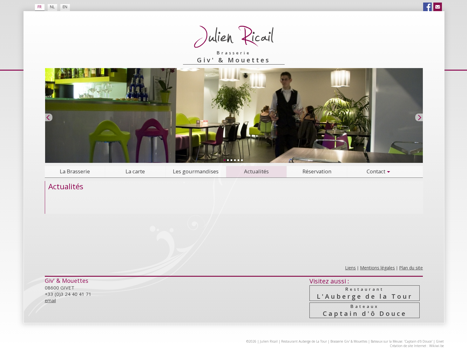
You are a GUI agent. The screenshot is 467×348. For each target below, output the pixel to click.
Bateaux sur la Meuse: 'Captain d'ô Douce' (401, 341)
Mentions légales (377, 268)
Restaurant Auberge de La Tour (304, 341)
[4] (235, 160)
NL (52, 7)
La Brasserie (75, 171)
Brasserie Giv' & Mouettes (348, 341)
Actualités (256, 171)
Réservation (316, 171)
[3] (231, 160)
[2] (228, 160)
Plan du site (411, 268)
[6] (242, 160)
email (50, 300)
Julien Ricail (269, 341)
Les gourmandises (196, 171)
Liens (350, 268)
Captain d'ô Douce (365, 310)
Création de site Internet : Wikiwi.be (417, 346)
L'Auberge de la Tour (365, 293)
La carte (135, 171)
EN (65, 7)
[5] (238, 160)
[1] (224, 160)
